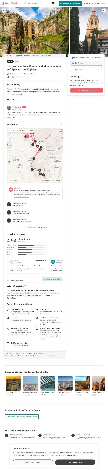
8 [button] (32, 169)
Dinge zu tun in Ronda (22, 56)
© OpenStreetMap (55, 180)
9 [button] (39, 170)
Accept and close (75, 462)
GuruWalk (8, 56)
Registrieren (101, 3)
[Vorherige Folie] (5, 32)
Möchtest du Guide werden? (70, 3)
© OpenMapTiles (44, 180)
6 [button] (40, 149)
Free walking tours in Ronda (42, 56)
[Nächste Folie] (103, 32)
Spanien (17, 353)
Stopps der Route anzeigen (36, 227)
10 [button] (43, 174)
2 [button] (37, 146)
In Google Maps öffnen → (21, 197)
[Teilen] (104, 10)
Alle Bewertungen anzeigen (15, 280)
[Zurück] (4, 10)
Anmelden (89, 3)
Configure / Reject (33, 462)
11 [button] (40, 174)
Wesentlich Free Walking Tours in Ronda (22, 417)
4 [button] (35, 141)
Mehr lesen (11, 99)
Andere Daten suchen (86, 90)
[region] (35, 155)
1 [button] (32, 144)
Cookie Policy (71, 455)
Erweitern (14, 180)
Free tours (8, 353)
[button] (28, 136)
